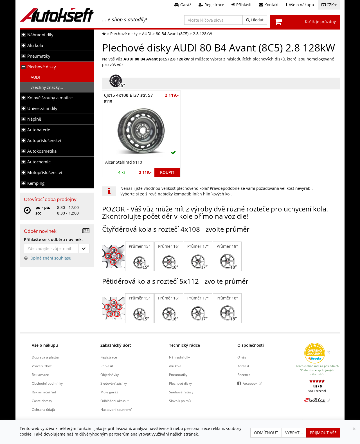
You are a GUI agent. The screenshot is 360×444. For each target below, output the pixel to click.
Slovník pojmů (180, 400)
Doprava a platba (45, 357)
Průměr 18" (227, 246)
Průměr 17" (198, 246)
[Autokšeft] (104, 33)
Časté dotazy (42, 400)
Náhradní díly (40, 35)
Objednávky (109, 374)
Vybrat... (294, 432)
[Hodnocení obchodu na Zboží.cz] (317, 400)
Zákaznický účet (115, 345)
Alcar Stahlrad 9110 (123, 162)
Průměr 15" (139, 246)
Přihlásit (106, 366)
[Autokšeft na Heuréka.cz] (317, 352)
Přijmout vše (323, 432)
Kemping (35, 183)
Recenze (244, 374)
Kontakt (243, 366)
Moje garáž (109, 392)
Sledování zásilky (113, 383)
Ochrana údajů (43, 409)
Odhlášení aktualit (114, 400)
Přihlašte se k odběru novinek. (53, 239)
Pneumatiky (38, 56)
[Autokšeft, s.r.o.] (57, 14)
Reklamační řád (44, 392)
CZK (330, 4)
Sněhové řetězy (181, 392)
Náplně (34, 119)
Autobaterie (38, 130)
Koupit (167, 172)
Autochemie (39, 162)
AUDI (35, 77)
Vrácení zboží (42, 366)
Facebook (249, 383)
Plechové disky (41, 67)
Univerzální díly (42, 108)
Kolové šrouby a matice (50, 98)
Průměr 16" (168, 246)
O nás (241, 357)
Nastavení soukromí (116, 409)
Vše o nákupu (45, 345)
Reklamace (40, 374)
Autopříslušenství (44, 140)
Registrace (108, 357)
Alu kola (35, 45)
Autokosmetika (42, 151)
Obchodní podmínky (47, 383)
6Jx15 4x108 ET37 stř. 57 (128, 98)
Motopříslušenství (44, 172)
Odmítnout (266, 432)
